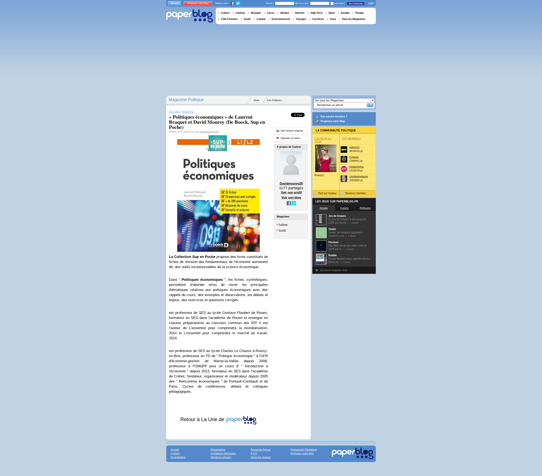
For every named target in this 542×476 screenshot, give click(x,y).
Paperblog (189, 16)
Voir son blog (291, 197)
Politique (283, 224)
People (359, 12)
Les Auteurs (274, 100)
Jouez (355, 222)
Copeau (354, 157)
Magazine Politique (186, 99)
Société (282, 230)
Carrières (318, 19)
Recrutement (178, 457)
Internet (299, 12)
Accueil (174, 3)
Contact (175, 453)
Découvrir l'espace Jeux (333, 270)
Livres (271, 12)
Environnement (281, 19)
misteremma (356, 166)
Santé (247, 19)
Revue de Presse (261, 449)
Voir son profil (291, 192)
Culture (225, 12)
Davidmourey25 (209, 131)
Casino (344, 208)
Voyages (301, 19)
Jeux (256, 100)
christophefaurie (358, 176)
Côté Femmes (229, 19)
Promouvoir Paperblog (304, 449)
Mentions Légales (221, 457)
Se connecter (356, 3)
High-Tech (316, 12)
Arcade (323, 208)
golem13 (354, 147)
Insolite (345, 12)
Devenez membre (355, 193)
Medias (285, 12)
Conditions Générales (223, 453)
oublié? (371, 3)
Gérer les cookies (261, 457)
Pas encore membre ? (334, 116)
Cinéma (240, 12)
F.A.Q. (254, 453)
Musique (256, 12)
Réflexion (365, 208)
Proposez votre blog (333, 121)
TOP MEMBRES (351, 138)
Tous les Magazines (353, 19)
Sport (331, 12)
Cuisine (261, 19)
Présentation (218, 449)
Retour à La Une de (203, 419)
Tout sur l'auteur (327, 193)
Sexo (333, 19)
